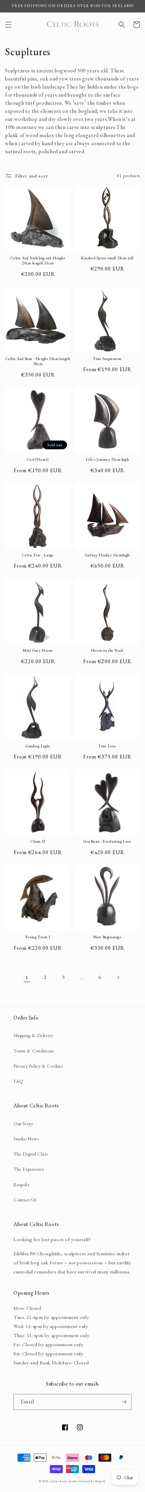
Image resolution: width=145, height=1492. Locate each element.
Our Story (23, 1124)
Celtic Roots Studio (64, 1481)
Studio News (26, 1139)
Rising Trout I (37, 937)
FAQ (18, 1081)
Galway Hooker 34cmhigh (107, 555)
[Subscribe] (123, 1402)
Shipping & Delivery (33, 1035)
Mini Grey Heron (38, 650)
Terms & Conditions (33, 1051)
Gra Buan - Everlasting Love (107, 841)
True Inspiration (107, 358)
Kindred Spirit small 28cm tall (107, 258)
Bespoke (21, 1184)
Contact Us (24, 1200)
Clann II (38, 841)
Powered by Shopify (92, 1481)
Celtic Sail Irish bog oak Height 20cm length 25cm (37, 261)
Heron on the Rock (107, 650)
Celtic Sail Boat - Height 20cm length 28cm (37, 361)
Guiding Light (37, 746)
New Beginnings (107, 937)
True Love (107, 746)
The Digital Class (30, 1154)
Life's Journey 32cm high (107, 459)
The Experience (28, 1169)
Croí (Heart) (38, 459)
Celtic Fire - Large (38, 555)
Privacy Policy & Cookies (38, 1066)
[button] (8, 24)
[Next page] (118, 977)
